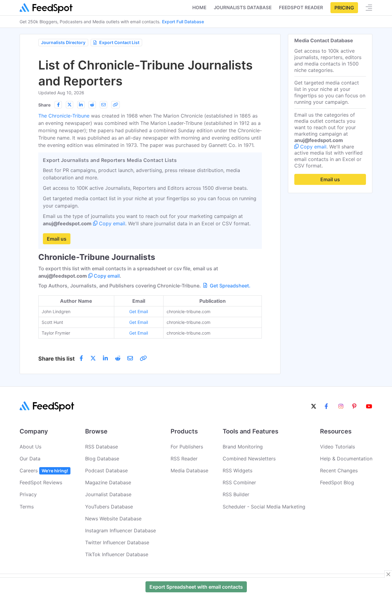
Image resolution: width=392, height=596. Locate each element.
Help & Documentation (346, 458)
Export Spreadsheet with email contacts (196, 587)
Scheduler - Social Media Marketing (264, 507)
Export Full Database (183, 21)
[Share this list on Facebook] (58, 104)
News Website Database (113, 518)
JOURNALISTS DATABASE (243, 7)
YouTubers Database (109, 507)
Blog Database (102, 458)
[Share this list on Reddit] (92, 104)
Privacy (28, 494)
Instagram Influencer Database (120, 530)
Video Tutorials (337, 447)
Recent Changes (339, 470)
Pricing (344, 8)
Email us (56, 239)
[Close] (388, 574)
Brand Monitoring (243, 447)
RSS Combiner (239, 482)
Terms (27, 507)
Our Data (30, 458)
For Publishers (187, 447)
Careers (44, 470)
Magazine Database (108, 482)
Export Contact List (119, 42)
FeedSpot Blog (337, 482)
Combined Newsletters (249, 458)
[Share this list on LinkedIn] (81, 104)
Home (199, 7)
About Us (30, 447)
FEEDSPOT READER (301, 7)
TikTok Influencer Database (116, 554)
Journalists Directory (63, 42)
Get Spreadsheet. (230, 286)
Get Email (138, 311)
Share (44, 104)
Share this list (56, 358)
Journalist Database (108, 494)
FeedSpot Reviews (41, 482)
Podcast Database (106, 470)
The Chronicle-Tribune (63, 116)
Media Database (189, 470)
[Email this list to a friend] (103, 104)
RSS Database (101, 447)
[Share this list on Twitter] (69, 104)
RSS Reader (184, 458)
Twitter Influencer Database (117, 542)
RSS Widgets (237, 470)
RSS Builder (236, 494)
